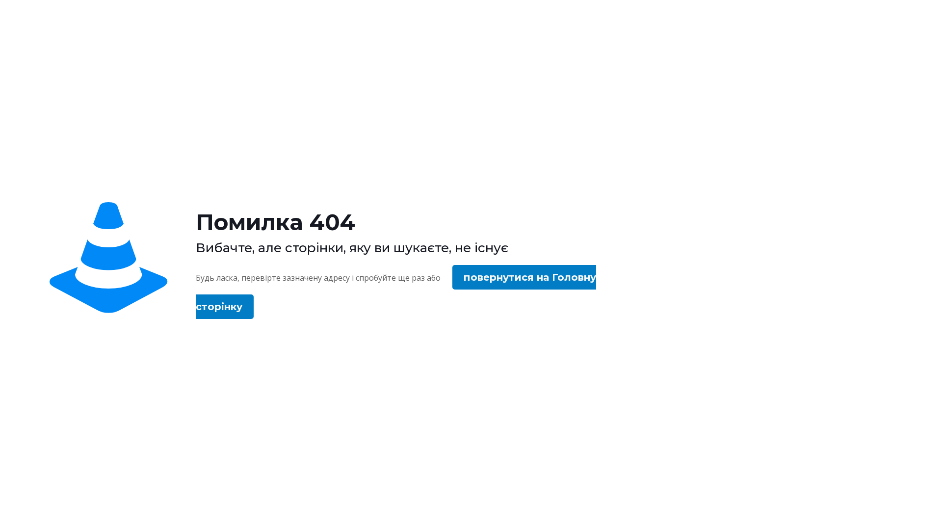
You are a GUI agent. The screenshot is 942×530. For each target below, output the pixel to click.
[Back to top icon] (895, 510)
